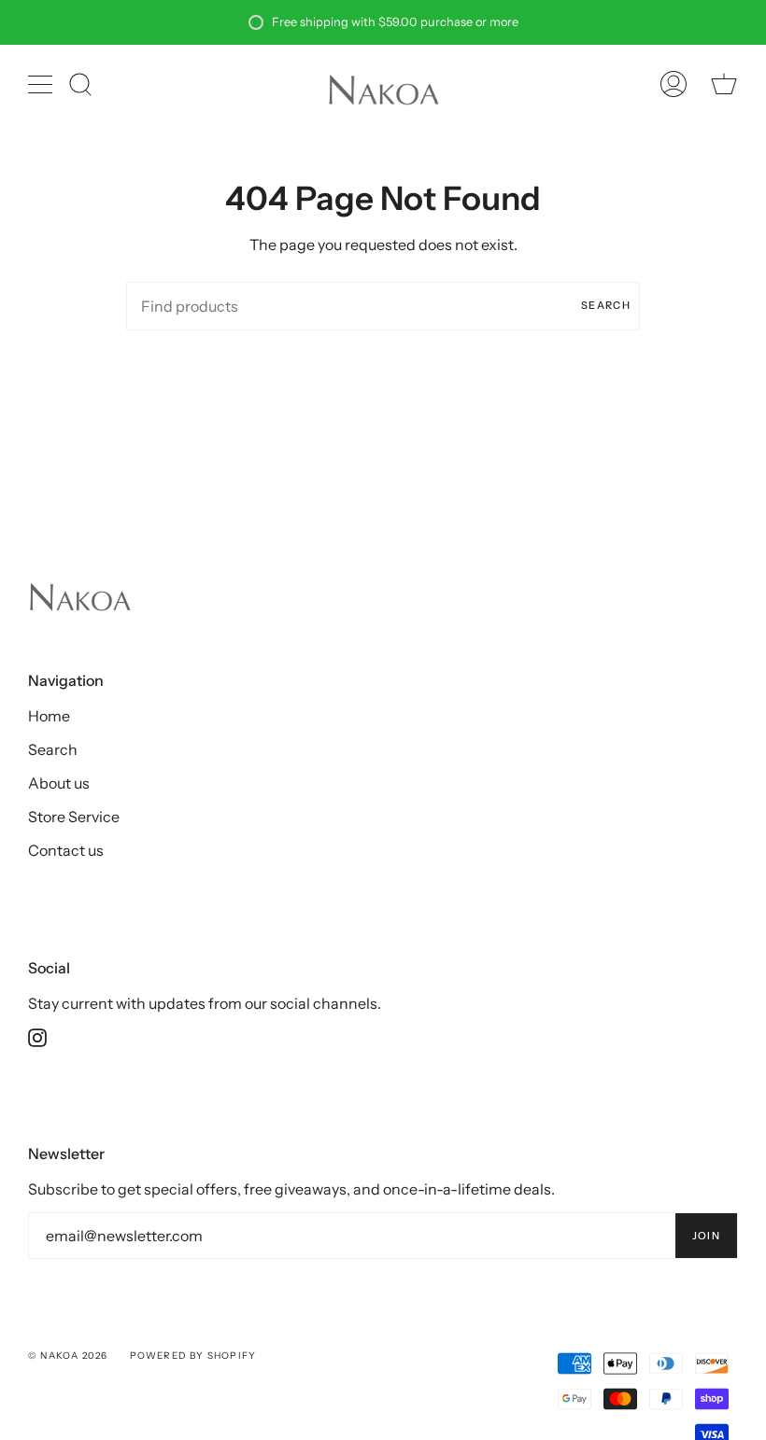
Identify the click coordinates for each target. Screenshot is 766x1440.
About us (59, 783)
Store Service (74, 816)
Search (606, 305)
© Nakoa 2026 (67, 1355)
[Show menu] (42, 84)
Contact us (66, 850)
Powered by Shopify (193, 1355)
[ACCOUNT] (674, 83)
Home (49, 715)
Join (706, 1235)
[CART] (724, 83)
